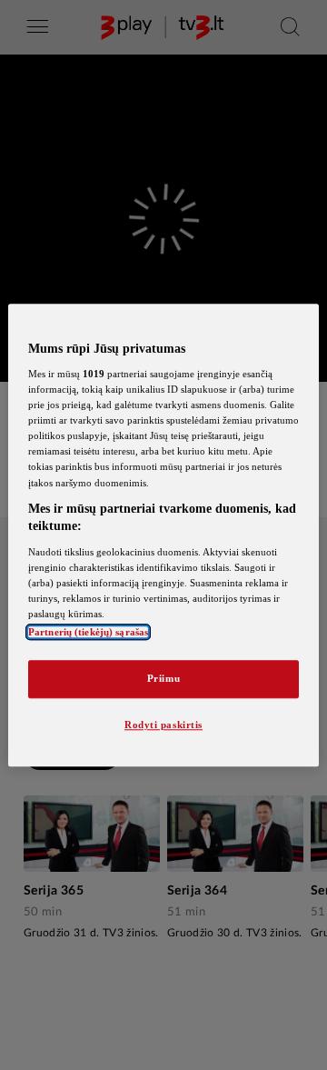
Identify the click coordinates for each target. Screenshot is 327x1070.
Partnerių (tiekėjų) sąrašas (88, 631)
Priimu (163, 678)
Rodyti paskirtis (163, 724)
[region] (163, 535)
